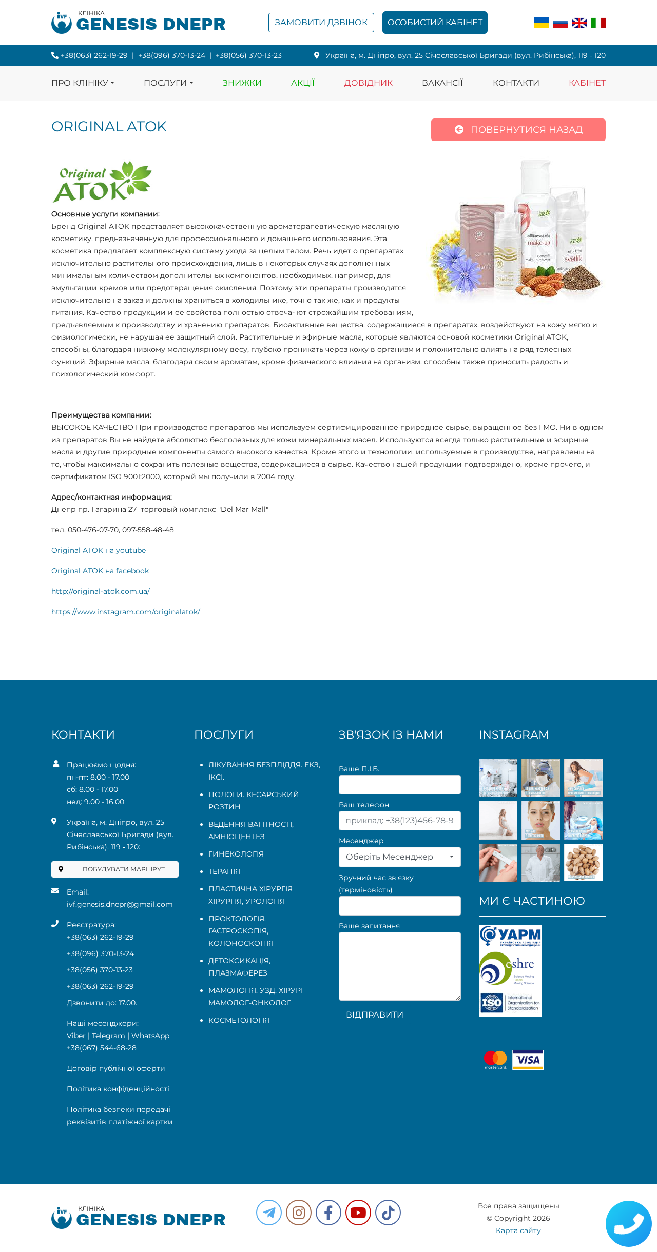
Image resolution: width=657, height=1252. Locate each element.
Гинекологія (236, 854)
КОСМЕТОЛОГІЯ (238, 1020)
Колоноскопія (241, 943)
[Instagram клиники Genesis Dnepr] (299, 1212)
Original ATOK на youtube (98, 550)
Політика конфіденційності (118, 1089)
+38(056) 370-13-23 (249, 55)
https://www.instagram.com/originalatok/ (125, 612)
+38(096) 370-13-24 (171, 55)
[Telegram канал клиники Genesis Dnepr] (269, 1212)
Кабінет (587, 83)
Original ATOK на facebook (100, 570)
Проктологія (236, 918)
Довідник (368, 83)
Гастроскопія (237, 931)
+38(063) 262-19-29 (94, 55)
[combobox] (399, 857)
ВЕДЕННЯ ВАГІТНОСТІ (250, 824)
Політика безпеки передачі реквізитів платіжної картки (120, 1115)
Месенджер (361, 840)
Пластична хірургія (250, 888)
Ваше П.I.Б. (359, 768)
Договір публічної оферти (116, 1068)
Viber (76, 1035)
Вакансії (442, 83)
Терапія (224, 871)
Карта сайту (518, 1230)
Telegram (108, 1035)
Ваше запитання (369, 925)
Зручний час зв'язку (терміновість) (376, 884)
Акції (303, 83)
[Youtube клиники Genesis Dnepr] (358, 1212)
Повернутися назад (525, 129)
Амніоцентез (236, 836)
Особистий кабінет (435, 22)
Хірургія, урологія (246, 901)
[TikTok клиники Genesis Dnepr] (388, 1212)
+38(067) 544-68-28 (102, 1047)
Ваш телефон (364, 804)
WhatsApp (150, 1035)
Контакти (516, 83)
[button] (328, 1212)
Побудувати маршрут (124, 869)
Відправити (374, 1015)
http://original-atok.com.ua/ (100, 591)
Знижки (242, 83)
